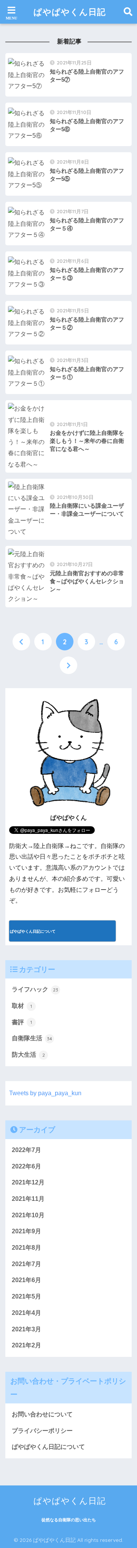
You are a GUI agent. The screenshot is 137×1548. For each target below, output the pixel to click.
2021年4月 (26, 1313)
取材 (22, 1005)
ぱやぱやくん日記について (48, 1446)
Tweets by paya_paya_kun (45, 1093)
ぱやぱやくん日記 (69, 11)
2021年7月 (26, 1264)
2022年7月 (26, 1150)
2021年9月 (26, 1231)
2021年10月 (28, 1215)
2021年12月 (28, 1182)
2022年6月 (26, 1166)
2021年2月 (26, 1345)
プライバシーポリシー (42, 1430)
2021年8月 (26, 1247)
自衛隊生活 (32, 1038)
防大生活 (28, 1054)
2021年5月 (26, 1296)
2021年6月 (26, 1280)
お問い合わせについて (42, 1414)
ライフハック (35, 989)
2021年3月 (26, 1329)
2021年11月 (28, 1199)
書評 (22, 1022)
